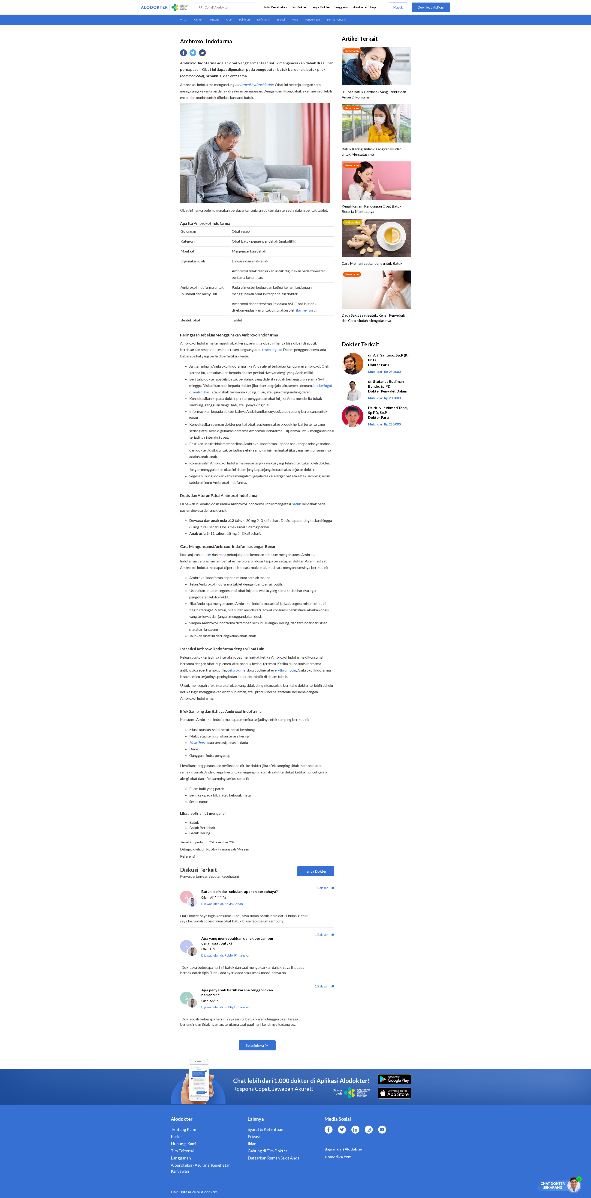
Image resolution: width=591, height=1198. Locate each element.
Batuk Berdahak (202, 827)
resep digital (272, 349)
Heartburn (197, 742)
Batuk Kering (199, 833)
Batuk (194, 822)
